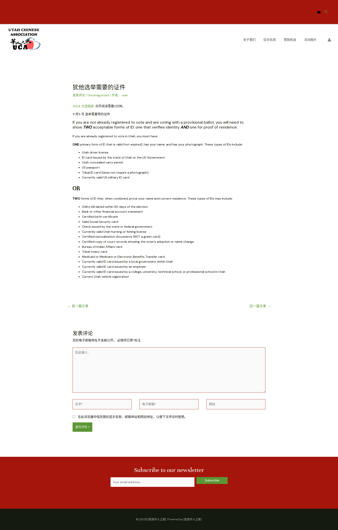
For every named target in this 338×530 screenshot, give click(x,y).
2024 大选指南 (83, 106)
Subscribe (212, 480)
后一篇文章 (260, 306)
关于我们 (249, 40)
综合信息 (269, 40)
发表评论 (79, 95)
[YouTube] (319, 12)
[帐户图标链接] (329, 40)
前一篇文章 (77, 306)
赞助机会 (290, 40)
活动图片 (310, 40)
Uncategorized (98, 95)
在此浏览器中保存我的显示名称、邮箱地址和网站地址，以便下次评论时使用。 (132, 417)
